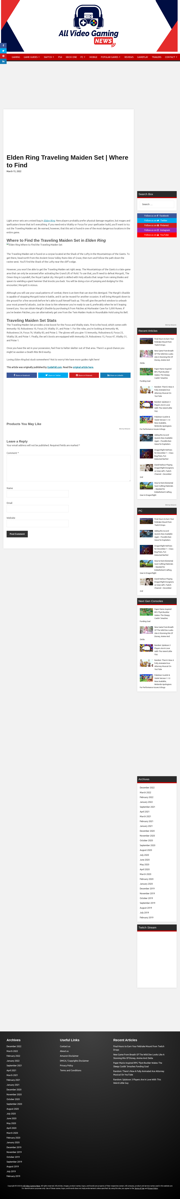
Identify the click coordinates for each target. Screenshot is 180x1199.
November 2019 (147, 893)
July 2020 (144, 855)
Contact (170, 57)
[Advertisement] (90, 88)
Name (10, 488)
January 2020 (146, 884)
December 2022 (147, 787)
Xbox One (71, 57)
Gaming (16, 57)
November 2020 (147, 835)
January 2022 (146, 802)
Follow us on (156, 216)
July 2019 (144, 912)
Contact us (65, 1046)
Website (11, 518)
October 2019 (146, 898)
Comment (13, 453)
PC (82, 57)
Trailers (156, 57)
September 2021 (147, 807)
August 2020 (146, 850)
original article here (83, 367)
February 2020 (146, 879)
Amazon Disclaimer (69, 1056)
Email (9, 503)
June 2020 (145, 860)
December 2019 (147, 888)
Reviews (129, 57)
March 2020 (145, 874)
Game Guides (31, 57)
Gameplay (142, 57)
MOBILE (93, 57)
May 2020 (144, 864)
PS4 (60, 57)
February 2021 (146, 821)
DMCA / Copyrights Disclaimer (74, 1061)
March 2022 (145, 792)
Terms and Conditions (70, 1070)
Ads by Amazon (124, 429)
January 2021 (146, 826)
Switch (48, 57)
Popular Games (109, 57)
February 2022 (146, 797)
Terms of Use (139, 1188)
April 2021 (145, 811)
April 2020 (145, 869)
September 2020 (147, 845)
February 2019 (146, 917)
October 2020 (146, 840)
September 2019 (147, 903)
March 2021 (145, 816)
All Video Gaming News (31, 1186)
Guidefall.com (54, 367)
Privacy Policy (66, 1065)
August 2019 (146, 908)
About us (64, 1051)
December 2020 (147, 831)
